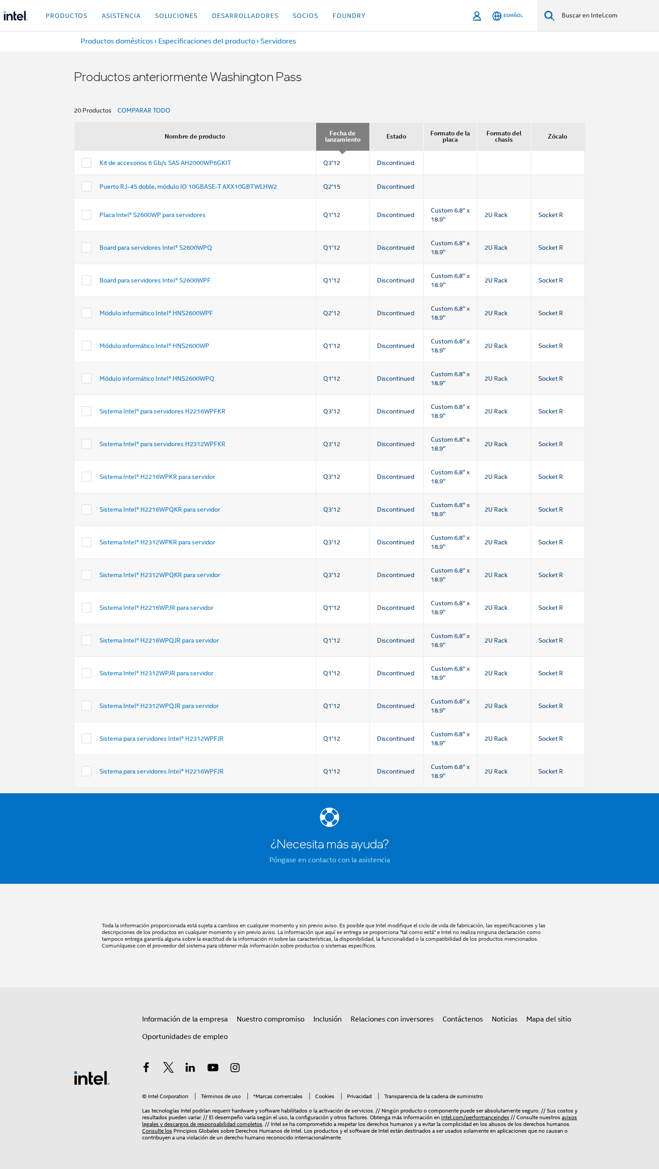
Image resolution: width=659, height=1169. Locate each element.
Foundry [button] (349, 16)
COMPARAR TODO (143, 110)
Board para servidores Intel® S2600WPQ (156, 247)
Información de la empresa (185, 1019)
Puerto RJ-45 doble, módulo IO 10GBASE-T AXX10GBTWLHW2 (188, 187)
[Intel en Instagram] (235, 1069)
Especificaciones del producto (206, 41)
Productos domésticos (117, 41)
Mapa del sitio (548, 1019)
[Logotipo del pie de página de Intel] (92, 1077)
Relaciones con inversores (392, 1019)
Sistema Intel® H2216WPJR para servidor (156, 608)
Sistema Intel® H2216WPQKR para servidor (160, 509)
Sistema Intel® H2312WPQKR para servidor (160, 575)
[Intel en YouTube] (213, 1069)
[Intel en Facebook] (146, 1069)
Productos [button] (66, 16)
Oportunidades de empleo (185, 1036)
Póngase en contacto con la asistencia (329, 860)
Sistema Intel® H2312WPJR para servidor (156, 673)
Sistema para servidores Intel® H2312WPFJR (162, 738)
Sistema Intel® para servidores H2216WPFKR (162, 411)
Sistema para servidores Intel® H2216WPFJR (162, 771)
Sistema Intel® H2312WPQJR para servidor (159, 706)
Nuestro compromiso (270, 1019)
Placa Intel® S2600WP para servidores (153, 215)
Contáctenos (462, 1019)
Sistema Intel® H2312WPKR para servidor (157, 542)
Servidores (278, 41)
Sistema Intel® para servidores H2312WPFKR (162, 444)
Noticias (504, 1019)
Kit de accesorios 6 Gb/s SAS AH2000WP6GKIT (165, 163)
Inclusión (327, 1019)
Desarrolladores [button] (245, 16)
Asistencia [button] (121, 16)
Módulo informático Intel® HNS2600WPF (156, 313)
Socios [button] (305, 16)
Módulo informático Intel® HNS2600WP (154, 346)
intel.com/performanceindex (475, 1117)
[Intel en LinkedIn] (190, 1069)
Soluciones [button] (176, 16)
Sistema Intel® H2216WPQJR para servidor (159, 640)
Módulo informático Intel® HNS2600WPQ (157, 378)
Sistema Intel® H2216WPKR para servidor (157, 477)
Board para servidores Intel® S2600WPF (155, 280)
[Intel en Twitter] (168, 1069)
